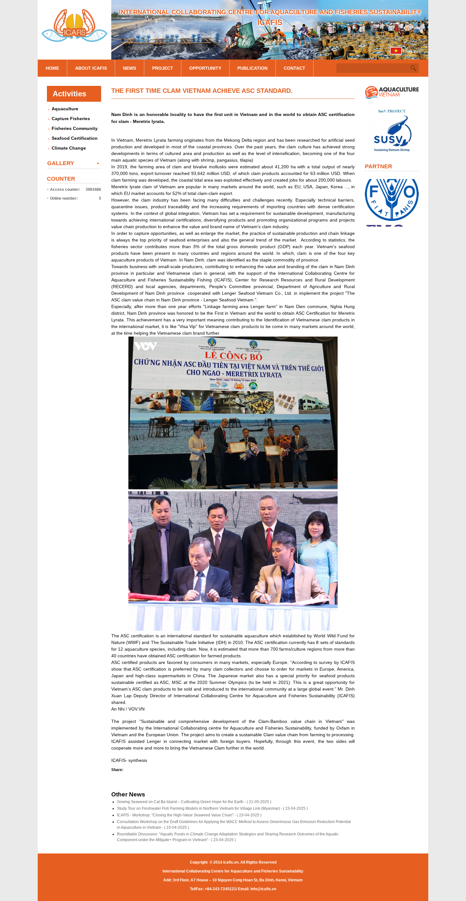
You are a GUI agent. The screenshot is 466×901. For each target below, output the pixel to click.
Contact (294, 68)
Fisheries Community (75, 128)
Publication (252, 68)
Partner (378, 166)
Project (162, 68)
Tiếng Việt (411, 51)
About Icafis (91, 68)
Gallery (60, 163)
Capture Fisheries (71, 118)
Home (52, 68)
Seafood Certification (75, 138)
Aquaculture (65, 108)
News (129, 68)
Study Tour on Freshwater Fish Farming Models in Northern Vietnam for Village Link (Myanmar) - (212, 808)
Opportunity (205, 68)
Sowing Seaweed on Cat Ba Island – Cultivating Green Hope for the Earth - (194, 802)
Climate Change (69, 148)
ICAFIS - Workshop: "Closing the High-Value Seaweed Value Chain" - (189, 815)
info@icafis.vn (263, 889)
